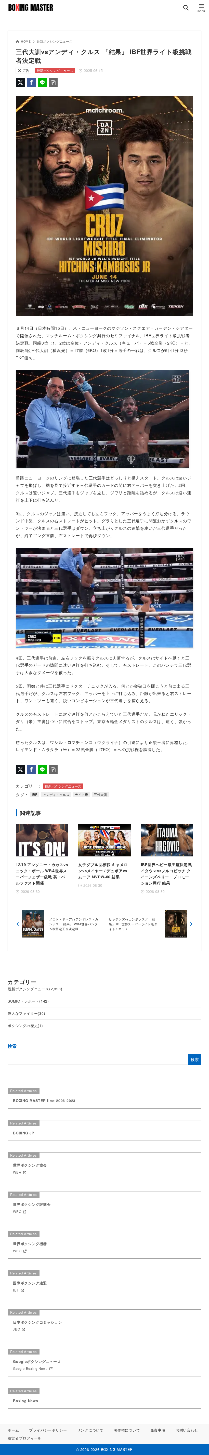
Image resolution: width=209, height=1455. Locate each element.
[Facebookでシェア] (31, 82)
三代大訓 (100, 794)
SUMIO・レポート (28, 1001)
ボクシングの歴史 (25, 1025)
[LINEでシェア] (42, 82)
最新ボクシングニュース (55, 41)
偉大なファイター (26, 1013)
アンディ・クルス (56, 794)
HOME (26, 41)
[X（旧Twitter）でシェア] (20, 82)
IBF (34, 794)
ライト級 (81, 794)
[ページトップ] (199, 1445)
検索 (12, 1046)
